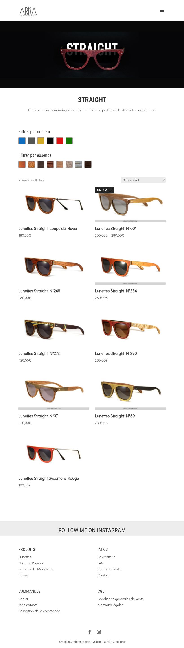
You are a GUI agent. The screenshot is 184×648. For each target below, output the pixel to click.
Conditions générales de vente (121, 598)
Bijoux (23, 575)
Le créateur (106, 556)
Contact (104, 575)
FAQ (100, 562)
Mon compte (27, 604)
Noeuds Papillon (31, 562)
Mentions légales (110, 604)
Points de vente (109, 569)
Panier (23, 598)
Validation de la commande (39, 610)
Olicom (97, 642)
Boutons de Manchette (35, 569)
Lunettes (24, 556)
